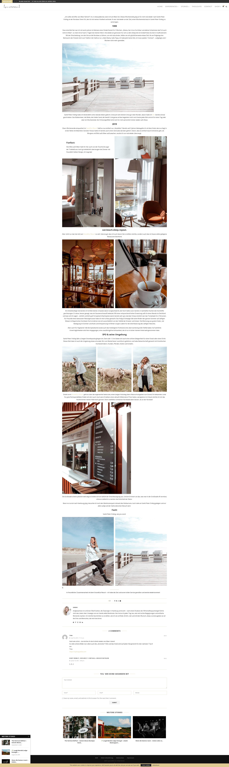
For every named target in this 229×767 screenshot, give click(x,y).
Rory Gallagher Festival (27, 1)
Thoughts (197, 6)
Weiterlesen (156, 765)
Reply (165, 635)
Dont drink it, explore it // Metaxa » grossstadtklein (89, 658)
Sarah (75, 607)
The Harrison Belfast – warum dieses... (19, 741)
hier (153, 115)
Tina (71, 635)
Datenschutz (120, 758)
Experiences (171, 6)
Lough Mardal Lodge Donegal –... (19, 751)
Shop (217, 6)
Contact (208, 6)
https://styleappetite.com (77, 652)
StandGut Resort (91, 128)
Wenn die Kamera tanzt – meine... (20, 761)
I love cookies (146, 765)
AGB (96, 758)
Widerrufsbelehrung (107, 758)
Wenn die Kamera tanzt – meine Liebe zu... (149, 741)
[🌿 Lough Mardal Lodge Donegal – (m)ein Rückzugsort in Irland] (114, 727)
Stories (184, 6)
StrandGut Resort (89, 234)
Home (160, 6)
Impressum (130, 758)
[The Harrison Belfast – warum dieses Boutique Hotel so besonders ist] (79, 727)
